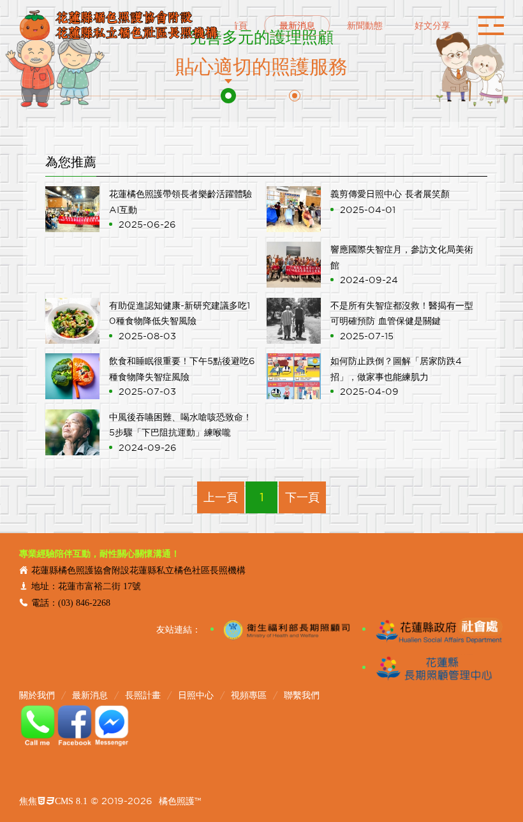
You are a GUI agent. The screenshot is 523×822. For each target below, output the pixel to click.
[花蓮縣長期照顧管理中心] (433, 668)
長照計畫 (143, 695)
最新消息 (90, 695)
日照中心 (196, 695)
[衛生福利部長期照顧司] (281, 629)
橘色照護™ (180, 801)
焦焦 (53, 801)
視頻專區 (249, 695)
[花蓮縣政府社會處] (433, 629)
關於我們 (37, 695)
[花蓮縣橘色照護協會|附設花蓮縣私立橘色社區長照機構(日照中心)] (119, 25)
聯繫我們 (302, 695)
